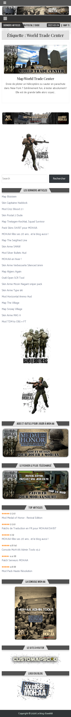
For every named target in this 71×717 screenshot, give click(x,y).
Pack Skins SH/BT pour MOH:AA (19, 228)
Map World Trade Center (35, 78)
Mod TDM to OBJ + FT (14, 321)
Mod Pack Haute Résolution (17, 571)
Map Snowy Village (12, 309)
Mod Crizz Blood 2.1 (12, 209)
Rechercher (59, 178)
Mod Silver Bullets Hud (14, 253)
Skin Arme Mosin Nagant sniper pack (22, 284)
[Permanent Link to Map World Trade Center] (35, 59)
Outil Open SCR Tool (13, 278)
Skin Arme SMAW (11, 246)
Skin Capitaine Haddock (14, 203)
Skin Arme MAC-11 (11, 315)
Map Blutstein (9, 197)
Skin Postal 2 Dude (12, 215)
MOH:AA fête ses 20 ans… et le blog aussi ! (25, 234)
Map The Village (10, 303)
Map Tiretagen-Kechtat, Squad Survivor (23, 222)
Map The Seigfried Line (14, 240)
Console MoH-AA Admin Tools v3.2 (21, 550)
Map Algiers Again (11, 271)
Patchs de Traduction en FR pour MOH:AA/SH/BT (29, 528)
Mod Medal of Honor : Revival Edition (22, 518)
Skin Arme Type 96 (12, 290)
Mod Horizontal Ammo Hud (17, 296)
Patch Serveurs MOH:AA (15, 560)
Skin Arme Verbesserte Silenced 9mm (22, 265)
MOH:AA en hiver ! (12, 259)
